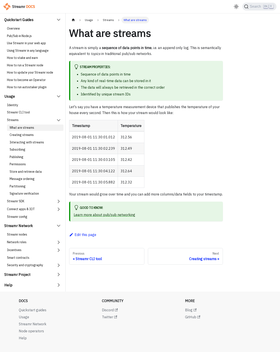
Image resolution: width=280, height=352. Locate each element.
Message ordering (22, 179)
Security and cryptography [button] (25, 265)
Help (8, 285)
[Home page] (73, 20)
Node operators (31, 331)
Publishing (16, 157)
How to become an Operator (26, 80)
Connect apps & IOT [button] (21, 209)
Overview (13, 28)
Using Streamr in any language (28, 51)
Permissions (18, 164)
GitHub (190, 317)
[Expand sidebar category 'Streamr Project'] (58, 274)
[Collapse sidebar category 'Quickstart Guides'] (58, 20)
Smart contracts (18, 258)
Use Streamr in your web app (26, 43)
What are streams (22, 128)
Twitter (107, 317)
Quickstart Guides (18, 20)
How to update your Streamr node (30, 72)
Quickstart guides (32, 310)
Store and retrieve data (26, 172)
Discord (108, 310)
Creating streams (22, 135)
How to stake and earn (22, 58)
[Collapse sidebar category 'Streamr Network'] (58, 226)
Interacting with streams (27, 142)
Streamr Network (18, 226)
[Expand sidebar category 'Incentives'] (58, 250)
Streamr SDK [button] (15, 201)
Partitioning (18, 186)
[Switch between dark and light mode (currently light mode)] (236, 6)
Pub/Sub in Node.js (19, 36)
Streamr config (17, 217)
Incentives (14, 250)
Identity (12, 105)
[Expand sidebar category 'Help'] (58, 285)
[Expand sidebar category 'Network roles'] (58, 242)
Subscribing (17, 149)
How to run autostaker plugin (27, 87)
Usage (9, 96)
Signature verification (24, 193)
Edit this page (85, 234)
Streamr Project (17, 274)
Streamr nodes (17, 234)
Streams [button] (13, 120)
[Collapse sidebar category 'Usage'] (58, 96)
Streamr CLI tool (18, 112)
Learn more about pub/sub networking (104, 215)
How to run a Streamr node (25, 65)
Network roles (16, 242)
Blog (188, 310)
